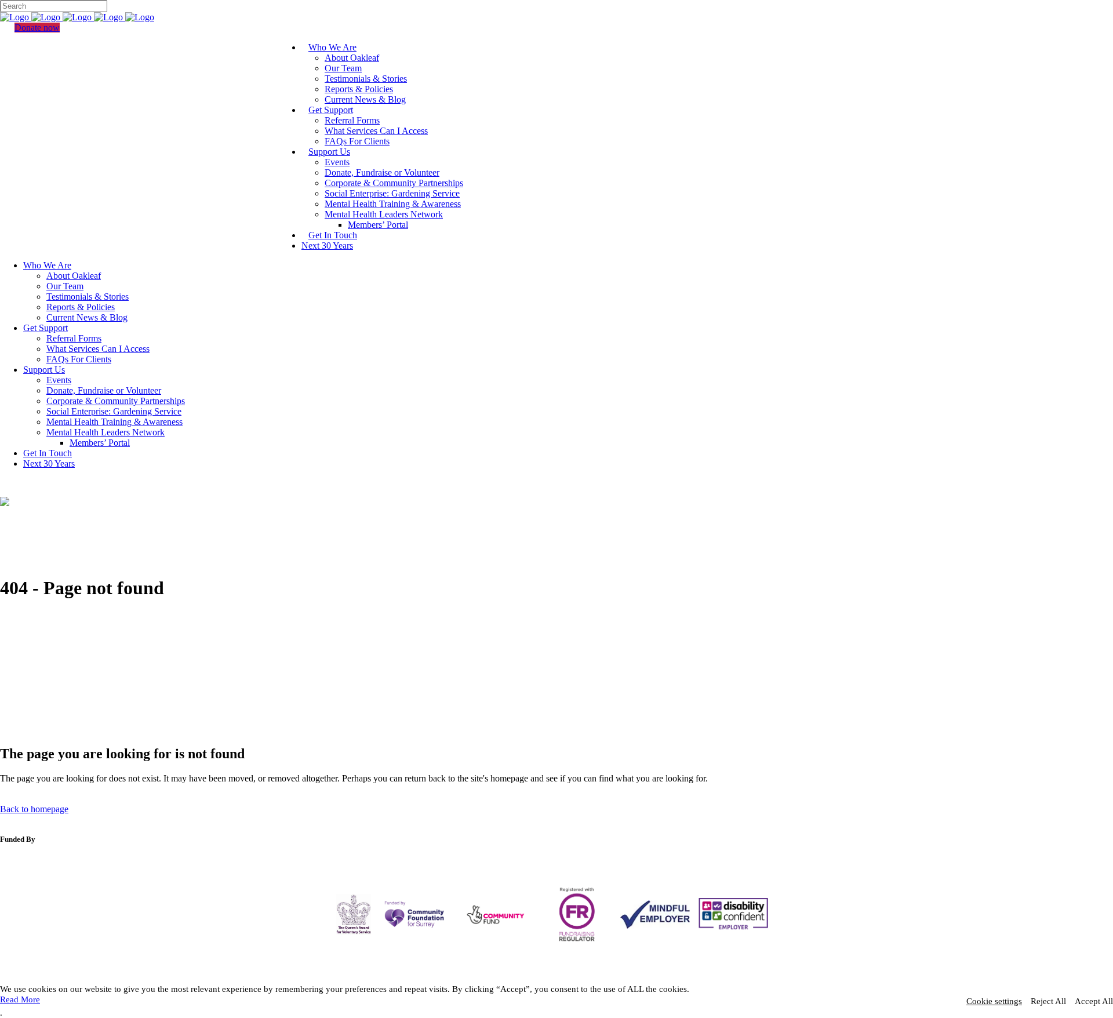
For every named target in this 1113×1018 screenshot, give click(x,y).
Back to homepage (34, 809)
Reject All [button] (1048, 1001)
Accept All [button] (1094, 1001)
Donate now (37, 27)
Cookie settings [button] (994, 1001)
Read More (20, 999)
